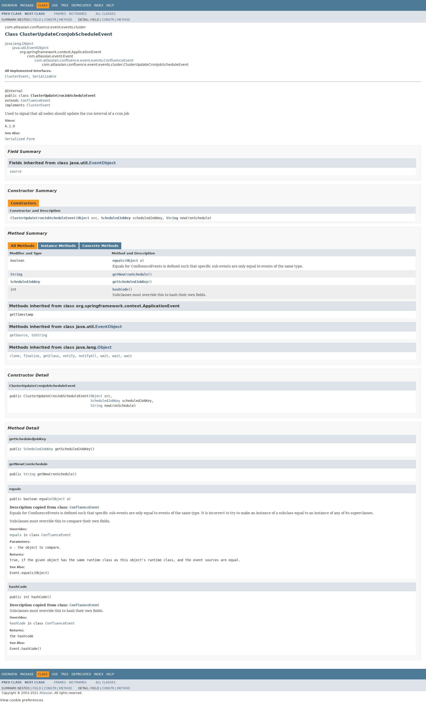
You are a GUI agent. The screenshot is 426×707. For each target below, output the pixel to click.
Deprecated (81, 5)
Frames (60, 14)
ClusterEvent (17, 76)
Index (98, 5)
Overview (9, 5)
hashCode (120, 289)
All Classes (106, 14)
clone (14, 356)
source (15, 171)
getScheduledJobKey (130, 282)
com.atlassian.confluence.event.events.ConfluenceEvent (84, 60)
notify (69, 356)
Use (55, 5)
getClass (51, 356)
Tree (65, 5)
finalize (31, 356)
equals (118, 261)
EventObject (102, 163)
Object (83, 218)
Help (110, 5)
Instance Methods (58, 246)
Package (27, 5)
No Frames (78, 14)
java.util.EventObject (30, 48)
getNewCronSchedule (130, 274)
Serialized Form (20, 139)
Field (37, 19)
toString (39, 335)
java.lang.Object (19, 44)
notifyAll (87, 356)
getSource (18, 335)
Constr (50, 19)
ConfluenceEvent (35, 100)
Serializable (44, 76)
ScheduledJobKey (116, 218)
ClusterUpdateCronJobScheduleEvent (42, 218)
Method (65, 19)
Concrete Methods (100, 246)
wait (104, 356)
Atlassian (46, 693)
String (172, 218)
